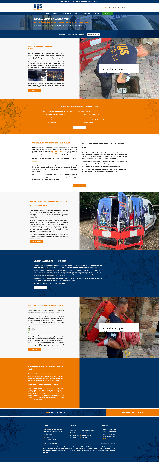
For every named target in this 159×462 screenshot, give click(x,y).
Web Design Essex (104, 443)
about (55, 13)
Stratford (100, 448)
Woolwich (45, 452)
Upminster (54, 450)
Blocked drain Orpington (94, 446)
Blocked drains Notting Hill (80, 446)
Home (48, 13)
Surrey (104, 434)
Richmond (72, 448)
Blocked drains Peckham (108, 446)
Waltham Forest (62, 450)
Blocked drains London (49, 446)
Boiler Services (85, 432)
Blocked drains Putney (62, 448)
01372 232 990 (112, 434)
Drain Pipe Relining (86, 428)
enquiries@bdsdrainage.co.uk (109, 436)
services (66, 13)
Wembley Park (88, 450)
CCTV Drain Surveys (74, 435)
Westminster (104, 450)
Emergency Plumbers (86, 435)
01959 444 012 (112, 433)
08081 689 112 (112, 7)
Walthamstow (71, 450)
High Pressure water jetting (88, 430)
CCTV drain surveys (56, 151)
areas (76, 13)
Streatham (107, 448)
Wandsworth (79, 450)
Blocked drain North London (64, 446)
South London (93, 448)
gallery (96, 13)
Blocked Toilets (73, 430)
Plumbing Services (74, 432)
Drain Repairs (73, 437)
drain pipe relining (57, 153)
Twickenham (46, 450)
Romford (78, 448)
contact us (107, 13)
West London (96, 450)
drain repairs (45, 153)
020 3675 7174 (112, 429)
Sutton (113, 448)
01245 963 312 (112, 431)
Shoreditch (85, 448)
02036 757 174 (121, 7)
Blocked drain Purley (49, 448)
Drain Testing (84, 437)
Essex (104, 431)
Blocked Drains (73, 428)
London (104, 429)
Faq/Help (87, 13)
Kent (104, 433)
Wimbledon (112, 450)
